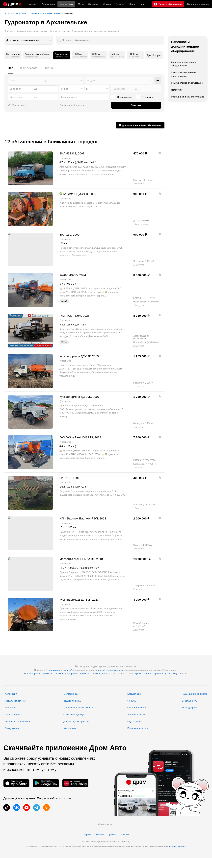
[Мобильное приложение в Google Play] (46, 783)
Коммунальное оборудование (187, 82)
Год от (64, 88)
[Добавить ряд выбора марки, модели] (158, 80)
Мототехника (70, 693)
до (87, 88)
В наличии (147, 97)
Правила (112, 834)
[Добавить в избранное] (160, 152)
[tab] (10, 70)
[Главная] (14, 4)
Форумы (131, 700)
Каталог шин (134, 693)
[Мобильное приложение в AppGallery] (75, 783)
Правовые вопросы (137, 728)
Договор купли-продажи (76, 721)
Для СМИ (124, 834)
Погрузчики (177, 89)
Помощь (100, 834)
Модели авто (105, 824)
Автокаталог (70, 728)
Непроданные (124, 97)
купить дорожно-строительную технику (156, 673)
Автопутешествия (136, 714)
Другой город (154, 55)
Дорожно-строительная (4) (22, 40)
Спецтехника (12, 728)
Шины (132, 4)
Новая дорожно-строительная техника (45, 673)
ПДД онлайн (134, 721)
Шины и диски (12, 714)
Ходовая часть (69, 97)
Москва (32, 4)
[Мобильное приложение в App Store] (16, 783)
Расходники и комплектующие (187, 96)
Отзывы (107, 4)
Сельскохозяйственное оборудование (183, 74)
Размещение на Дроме (194, 693)
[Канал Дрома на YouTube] (26, 807)
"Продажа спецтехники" (59, 670)
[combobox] (28, 40)
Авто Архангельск (177, 846)
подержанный (115, 670)
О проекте (88, 834)
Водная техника (72, 700)
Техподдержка (189, 707)
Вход (198, 4)
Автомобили (48, 4)
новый (101, 670)
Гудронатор (119, 88)
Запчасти (93, 4)
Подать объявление (16, 700)
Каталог (120, 4)
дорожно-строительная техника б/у (88, 673)
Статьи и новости (136, 707)
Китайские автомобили (17, 721)
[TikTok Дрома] (6, 807)
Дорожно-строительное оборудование (183, 64)
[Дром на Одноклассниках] (46, 807)
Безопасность (189, 700)
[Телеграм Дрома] (36, 807)
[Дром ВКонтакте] (16, 807)
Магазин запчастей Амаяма (78, 707)
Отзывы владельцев (74, 714)
